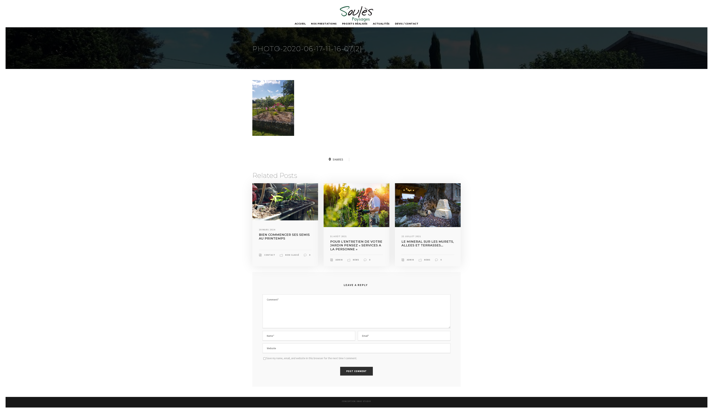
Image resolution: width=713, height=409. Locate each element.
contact (269, 255)
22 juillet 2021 (411, 236)
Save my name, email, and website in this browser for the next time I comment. (311, 358)
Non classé (292, 255)
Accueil (300, 23)
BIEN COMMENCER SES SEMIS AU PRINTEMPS (284, 236)
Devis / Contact (407, 23)
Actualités (381, 23)
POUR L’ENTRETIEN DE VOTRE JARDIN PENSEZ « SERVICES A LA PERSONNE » (356, 245)
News (356, 259)
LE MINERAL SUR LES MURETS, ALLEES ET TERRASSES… (427, 243)
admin (339, 259)
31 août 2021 (338, 236)
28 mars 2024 (267, 229)
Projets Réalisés (355, 23)
